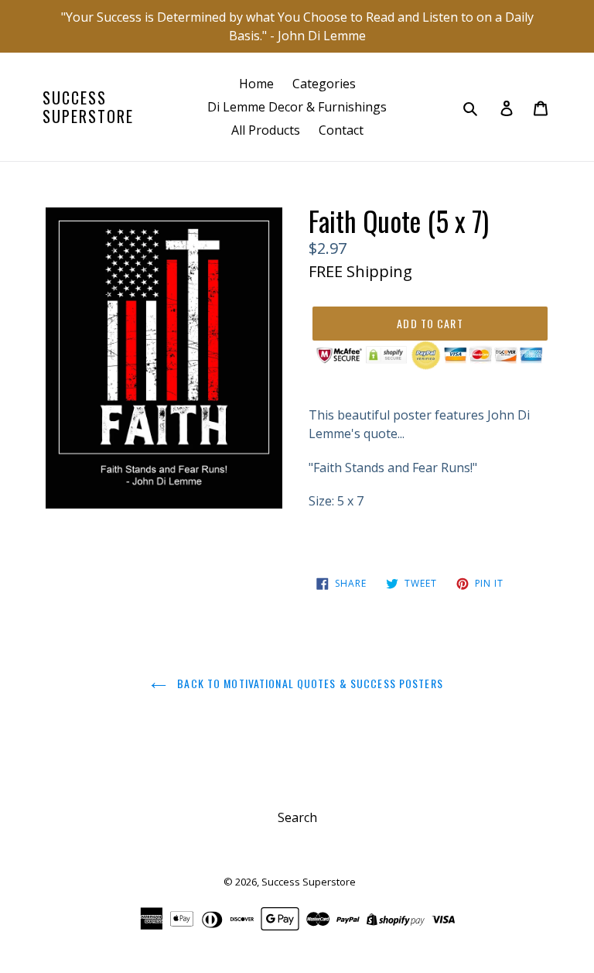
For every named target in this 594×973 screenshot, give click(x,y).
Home (256, 83)
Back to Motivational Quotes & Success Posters (308, 683)
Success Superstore (88, 106)
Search (297, 817)
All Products (265, 130)
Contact (341, 130)
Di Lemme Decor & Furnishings (297, 106)
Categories (324, 83)
